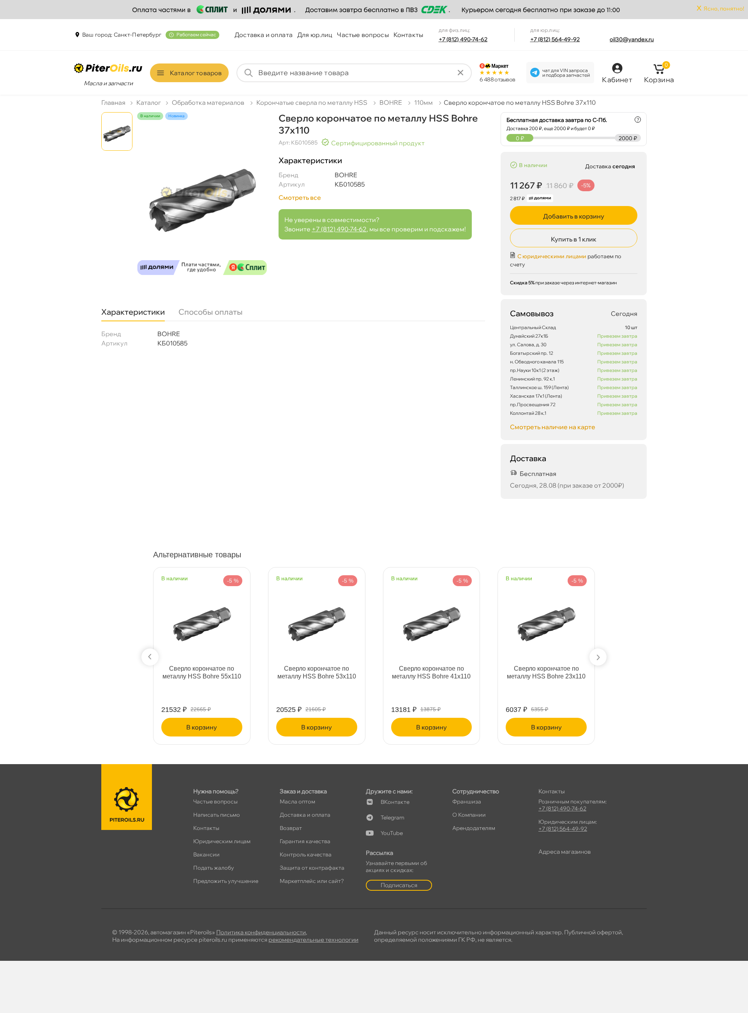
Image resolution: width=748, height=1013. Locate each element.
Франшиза (466, 801)
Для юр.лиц (315, 35)
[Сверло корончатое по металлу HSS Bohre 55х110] (202, 616)
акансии (206, 854)
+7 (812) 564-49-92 (555, 39)
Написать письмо (216, 814)
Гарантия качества (305, 841)
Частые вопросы (362, 35)
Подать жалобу (213, 867)
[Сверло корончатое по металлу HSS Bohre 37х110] (202, 201)
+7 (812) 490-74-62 (463, 39)
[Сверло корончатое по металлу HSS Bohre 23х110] (546, 616)
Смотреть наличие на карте (552, 427)
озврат (291, 828)
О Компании (469, 814)
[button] (150, 657)
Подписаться (399, 885)
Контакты (408, 35)
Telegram (392, 817)
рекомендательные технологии (313, 939)
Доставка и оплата (264, 35)
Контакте (395, 801)
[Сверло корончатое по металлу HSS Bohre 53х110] (317, 616)
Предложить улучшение (225, 880)
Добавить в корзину (573, 216)
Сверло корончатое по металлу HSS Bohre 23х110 (546, 672)
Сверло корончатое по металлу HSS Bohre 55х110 (201, 672)
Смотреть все (300, 197)
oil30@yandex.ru (632, 39)
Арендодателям (473, 828)
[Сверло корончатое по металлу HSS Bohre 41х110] (432, 616)
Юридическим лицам (222, 841)
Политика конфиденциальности (261, 932)
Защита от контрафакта (312, 867)
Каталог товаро (196, 73)
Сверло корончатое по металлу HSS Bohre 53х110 (316, 672)
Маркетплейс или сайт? (312, 880)
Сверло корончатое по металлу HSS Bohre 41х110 (431, 672)
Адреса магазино (564, 851)
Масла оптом (297, 801)
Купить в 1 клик (573, 239)
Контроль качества (306, 854)
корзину (201, 727)
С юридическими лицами (551, 256)
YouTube (392, 833)
